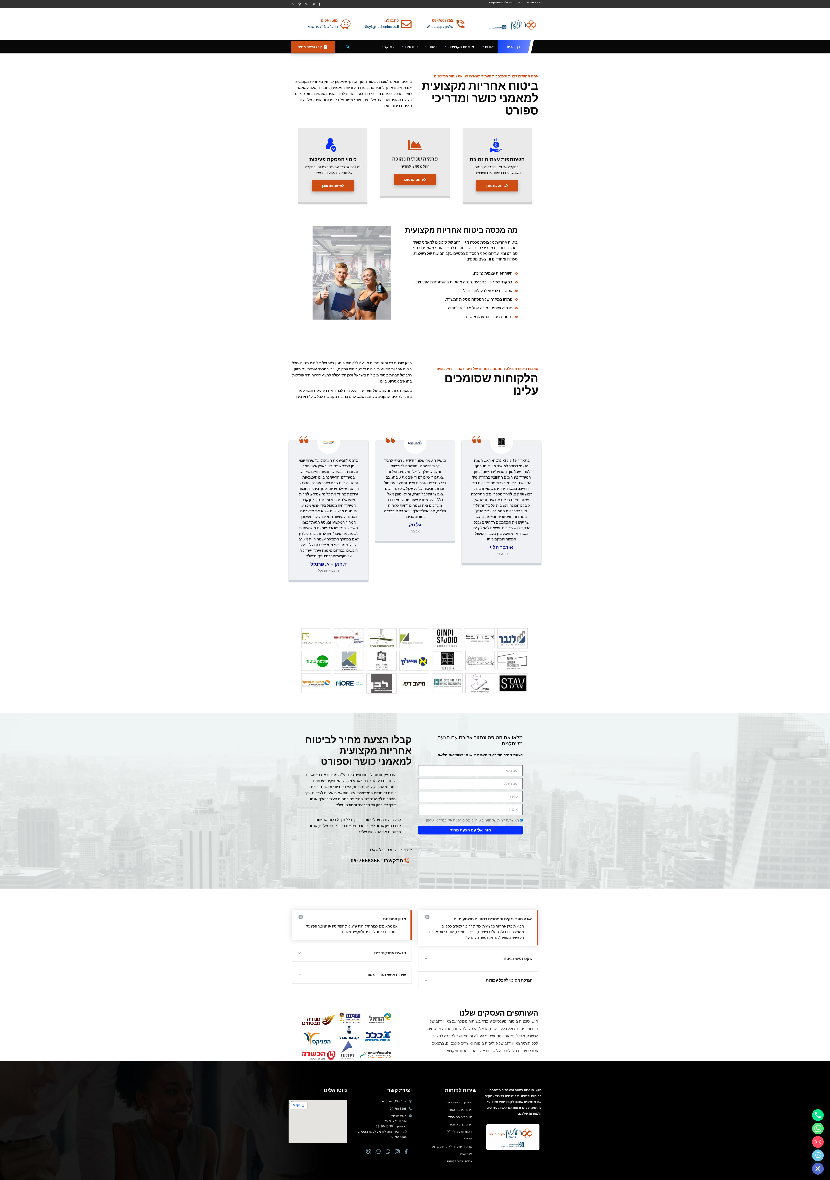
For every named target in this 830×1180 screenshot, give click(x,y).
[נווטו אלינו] (345, 24)
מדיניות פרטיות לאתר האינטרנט (452, 1146)
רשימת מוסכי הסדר (460, 1117)
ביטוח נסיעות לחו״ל (459, 1131)
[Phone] (818, 1115)
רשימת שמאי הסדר (460, 1109)
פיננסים (411, 47)
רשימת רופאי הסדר (460, 1124)
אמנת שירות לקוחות (459, 1161)
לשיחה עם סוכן (497, 185)
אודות (489, 47)
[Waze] (818, 1155)
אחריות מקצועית (461, 47)
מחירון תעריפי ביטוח (459, 1102)
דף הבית (513, 47)
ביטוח (432, 47)
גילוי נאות (466, 1154)
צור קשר (387, 47)
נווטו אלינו (329, 20)
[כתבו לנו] (406, 24)
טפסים (467, 1139)
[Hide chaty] (818, 1169)
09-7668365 (365, 861)
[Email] (818, 1142)
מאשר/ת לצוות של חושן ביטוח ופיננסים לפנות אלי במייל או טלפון (472, 820)
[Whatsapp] (818, 1128)
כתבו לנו (391, 20)
